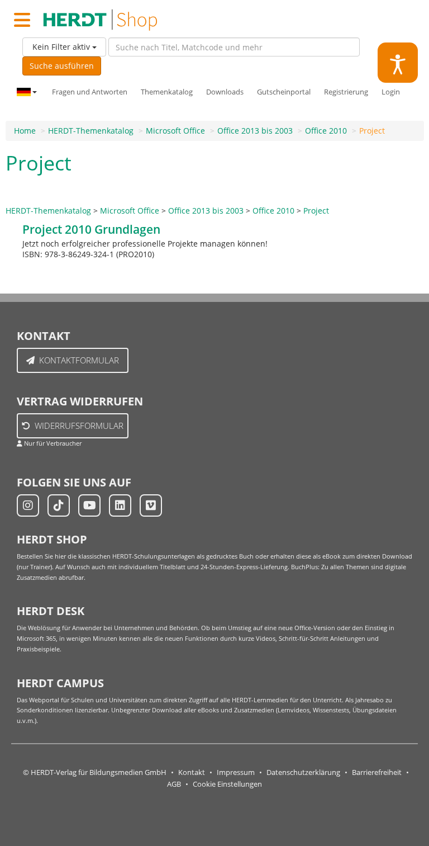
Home (25, 130)
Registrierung (346, 92)
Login (391, 92)
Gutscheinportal (284, 92)
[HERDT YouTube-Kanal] (89, 505)
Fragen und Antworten (89, 92)
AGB (174, 784)
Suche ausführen (62, 65)
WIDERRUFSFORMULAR (79, 425)
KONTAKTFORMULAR (79, 360)
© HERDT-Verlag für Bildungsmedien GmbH (94, 772)
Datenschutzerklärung (303, 772)
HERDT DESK (50, 610)
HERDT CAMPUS (60, 683)
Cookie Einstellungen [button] (227, 784)
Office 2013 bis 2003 (255, 130)
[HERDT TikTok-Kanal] (58, 505)
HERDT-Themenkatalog (91, 130)
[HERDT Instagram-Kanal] (28, 505)
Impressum (236, 772)
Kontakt (191, 772)
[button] (398, 62)
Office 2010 (326, 130)
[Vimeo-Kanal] (151, 505)
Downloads (225, 92)
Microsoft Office (175, 130)
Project (372, 130)
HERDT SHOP (52, 539)
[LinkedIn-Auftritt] (120, 505)
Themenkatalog (167, 92)
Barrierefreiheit (377, 772)
